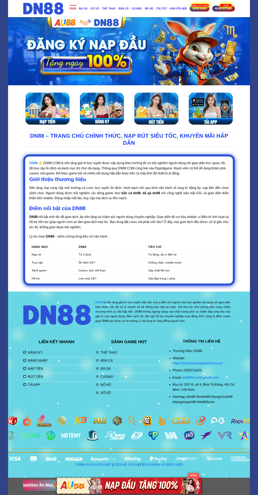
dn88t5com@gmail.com (200, 377)
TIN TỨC (161, 8)
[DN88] (43, 8)
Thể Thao (109, 8)
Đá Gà (83, 8)
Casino (136, 8)
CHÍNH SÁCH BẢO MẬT (93, 464)
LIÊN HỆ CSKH (125, 464)
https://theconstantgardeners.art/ (198, 363)
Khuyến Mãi (178, 8)
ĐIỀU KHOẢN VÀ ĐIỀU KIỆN (161, 464)
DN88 (73, 8)
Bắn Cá (124, 8)
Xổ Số (94, 8)
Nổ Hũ (149, 8)
